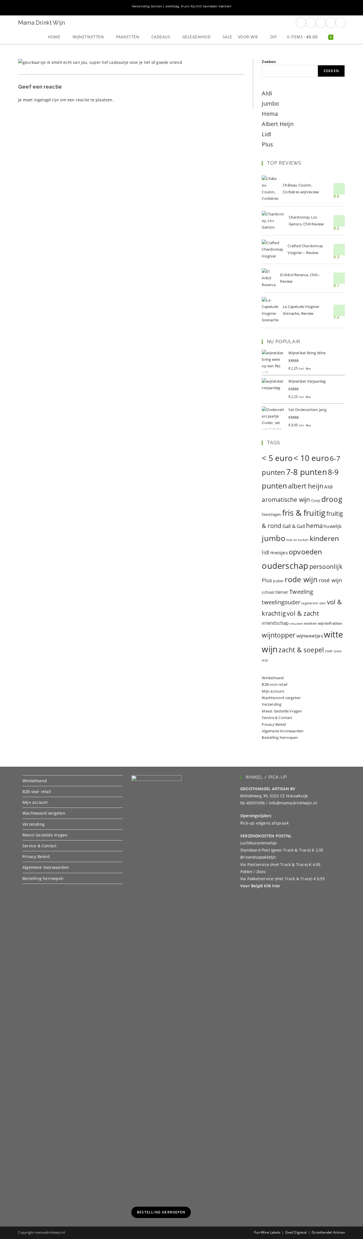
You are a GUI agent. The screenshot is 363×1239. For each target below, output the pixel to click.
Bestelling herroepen (280, 737)
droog (331, 499)
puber (278, 580)
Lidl (266, 134)
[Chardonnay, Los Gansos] (273, 221)
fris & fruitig (304, 512)
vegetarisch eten (313, 603)
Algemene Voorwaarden (282, 730)
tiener (281, 592)
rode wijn (301, 579)
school (268, 592)
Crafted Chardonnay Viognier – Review (305, 249)
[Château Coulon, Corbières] (270, 188)
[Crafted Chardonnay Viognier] (272, 249)
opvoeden (305, 551)
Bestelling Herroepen (161, 1212)
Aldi (267, 93)
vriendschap (275, 623)
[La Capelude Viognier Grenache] (270, 310)
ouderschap (285, 565)
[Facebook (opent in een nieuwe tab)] (301, 22)
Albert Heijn (277, 124)
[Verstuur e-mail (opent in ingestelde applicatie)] (330, 22)
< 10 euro (311, 457)
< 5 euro (277, 457)
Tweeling (301, 592)
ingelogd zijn (46, 99)
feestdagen (271, 514)
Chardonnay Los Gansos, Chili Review (306, 220)
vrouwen (296, 624)
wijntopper (278, 635)
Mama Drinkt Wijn (41, 22)
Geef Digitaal (296, 1232)
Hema (270, 114)
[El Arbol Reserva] (269, 278)
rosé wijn (330, 580)
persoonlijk (326, 566)
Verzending (271, 704)
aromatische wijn (286, 500)
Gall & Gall (293, 526)
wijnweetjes (309, 635)
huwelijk (332, 526)
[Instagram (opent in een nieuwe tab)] (321, 22)
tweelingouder (281, 602)
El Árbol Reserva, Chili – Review (300, 278)
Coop (315, 500)
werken (310, 623)
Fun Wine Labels (267, 1232)
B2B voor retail (274, 684)
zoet (328, 650)
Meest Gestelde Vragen (282, 711)
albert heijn (305, 485)
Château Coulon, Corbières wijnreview (301, 188)
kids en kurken (297, 540)
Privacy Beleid (274, 724)
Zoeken (269, 61)
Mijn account (273, 691)
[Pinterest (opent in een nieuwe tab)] (311, 22)
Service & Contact (277, 717)
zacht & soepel (301, 649)
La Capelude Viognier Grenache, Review (301, 310)
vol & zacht (303, 613)
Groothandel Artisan (328, 1232)
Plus (267, 144)
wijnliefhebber (330, 623)
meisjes (279, 552)
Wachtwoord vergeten (281, 697)
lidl (265, 552)
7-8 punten (306, 472)
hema (314, 525)
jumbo (273, 538)
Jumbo (270, 103)
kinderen (324, 538)
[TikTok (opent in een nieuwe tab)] (340, 22)
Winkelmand (273, 677)
